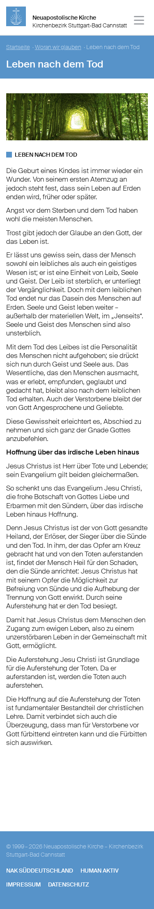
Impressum (23, 884)
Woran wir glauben (58, 47)
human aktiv (99, 870)
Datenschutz (68, 884)
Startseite (18, 47)
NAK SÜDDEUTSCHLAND (39, 870)
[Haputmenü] (139, 21)
